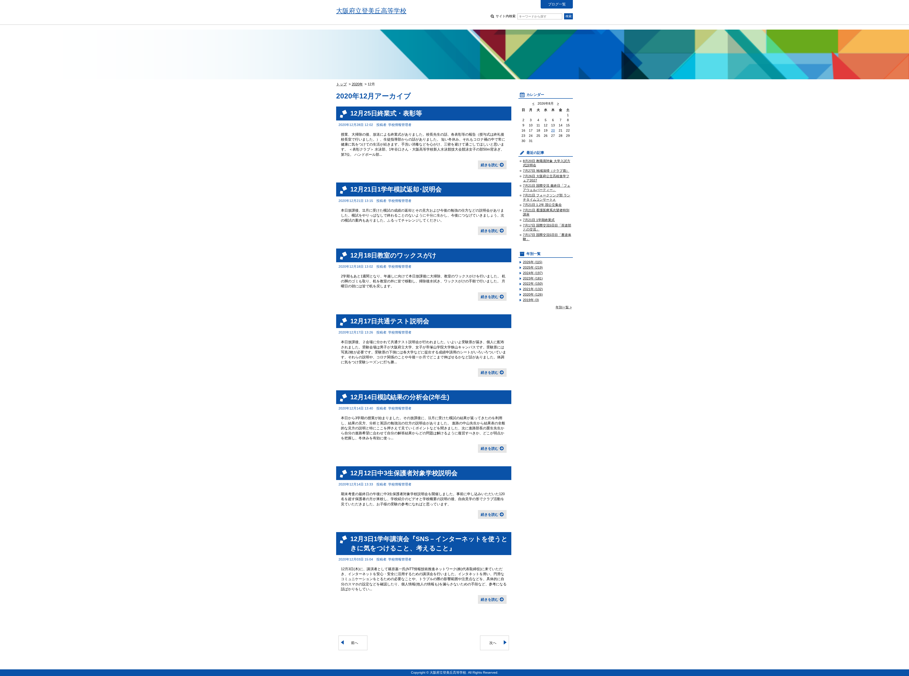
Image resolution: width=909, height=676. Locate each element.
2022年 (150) (533, 283)
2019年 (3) (531, 300)
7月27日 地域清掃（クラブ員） (546, 171)
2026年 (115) (532, 262)
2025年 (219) (533, 267)
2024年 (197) (533, 273)
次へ (492, 643)
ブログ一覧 (557, 4)
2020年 (357, 84)
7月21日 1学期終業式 (539, 220)
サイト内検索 (506, 16)
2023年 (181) (533, 278)
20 (553, 130)
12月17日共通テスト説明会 (389, 321)
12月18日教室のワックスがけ (393, 255)
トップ (341, 84)
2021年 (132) (533, 289)
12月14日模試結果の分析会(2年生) (399, 397)
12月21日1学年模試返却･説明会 (396, 189)
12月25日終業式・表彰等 (386, 113)
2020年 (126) (533, 294)
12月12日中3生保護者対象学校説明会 (404, 473)
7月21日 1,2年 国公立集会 (542, 205)
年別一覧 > (564, 307)
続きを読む (490, 165)
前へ (354, 643)
